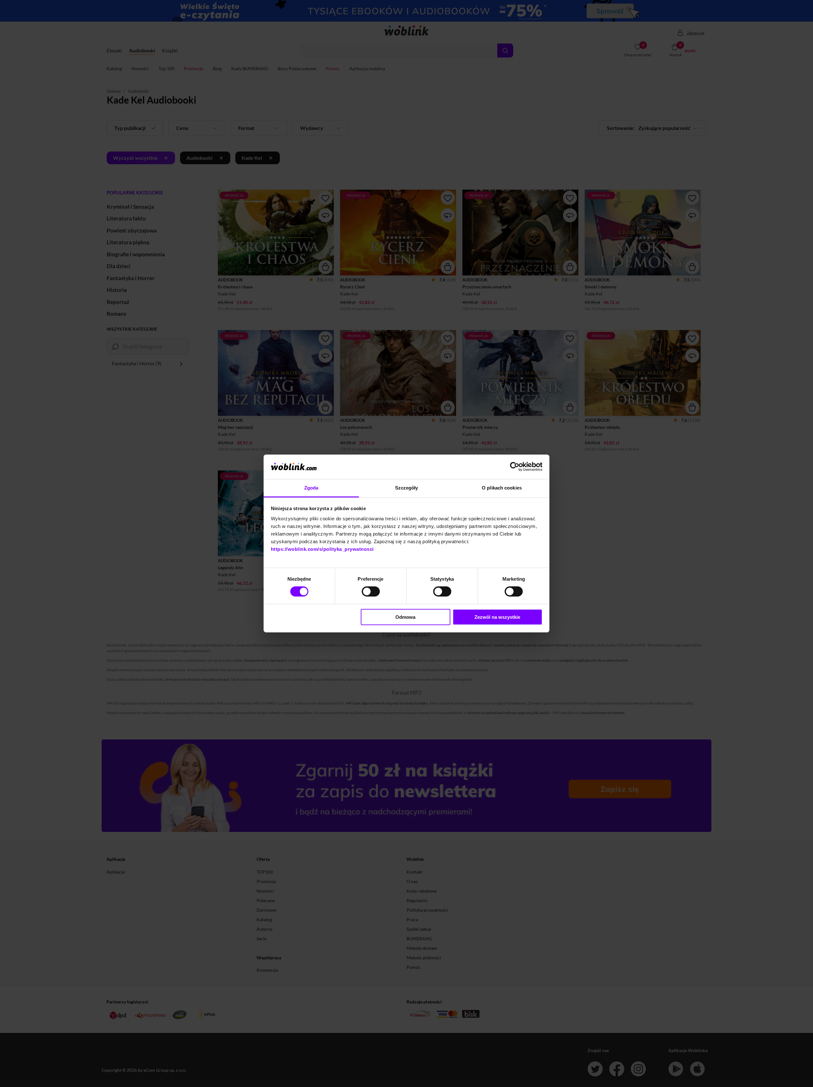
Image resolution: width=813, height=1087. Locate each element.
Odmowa (405, 617)
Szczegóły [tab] (406, 487)
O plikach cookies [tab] (502, 487)
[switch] (371, 591)
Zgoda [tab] (311, 487)
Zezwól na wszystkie (497, 617)
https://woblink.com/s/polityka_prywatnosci (322, 549)
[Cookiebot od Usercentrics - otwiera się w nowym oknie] (514, 466)
